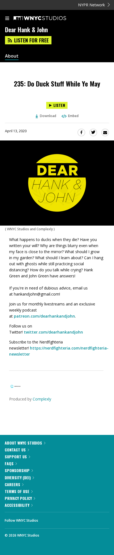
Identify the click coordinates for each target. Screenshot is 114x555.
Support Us (16, 456)
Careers (12, 484)
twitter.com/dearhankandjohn (53, 332)
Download (48, 115)
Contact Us (15, 450)
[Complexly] (15, 388)
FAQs (9, 463)
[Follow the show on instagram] (78, 519)
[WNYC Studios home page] (47, 18)
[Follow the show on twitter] (63, 519)
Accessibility (17, 505)
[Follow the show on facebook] (47, 519)
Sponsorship (17, 470)
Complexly (42, 399)
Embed (73, 115)
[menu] (7, 18)
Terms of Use (17, 491)
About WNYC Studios (23, 443)
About (12, 56)
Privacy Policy (18, 498)
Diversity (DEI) (18, 477)
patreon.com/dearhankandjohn (44, 316)
